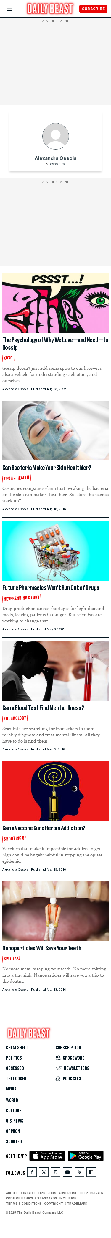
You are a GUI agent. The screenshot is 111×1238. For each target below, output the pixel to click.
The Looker (16, 1078)
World (12, 1100)
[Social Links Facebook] (32, 1173)
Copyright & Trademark (65, 1203)
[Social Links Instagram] (55, 1173)
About (11, 1193)
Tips (41, 1193)
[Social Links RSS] (79, 1173)
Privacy (97, 1193)
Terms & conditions (24, 1203)
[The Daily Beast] (50, 9)
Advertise (68, 1193)
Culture (13, 1110)
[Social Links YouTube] (67, 1173)
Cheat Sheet (17, 1047)
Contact (27, 1193)
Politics (14, 1058)
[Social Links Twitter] (44, 1173)
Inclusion (67, 1198)
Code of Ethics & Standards (31, 1198)
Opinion (13, 1131)
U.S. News (14, 1121)
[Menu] (14, 9)
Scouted (14, 1141)
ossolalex (57, 164)
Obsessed (15, 1068)
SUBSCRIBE (93, 8)
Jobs (52, 1193)
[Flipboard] (91, 1173)
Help (84, 1193)
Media (11, 1089)
